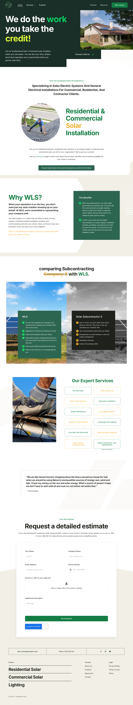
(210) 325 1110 (69, 651)
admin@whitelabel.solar (29, 651)
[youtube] (110, 651)
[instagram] (105, 651)
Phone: (61, 651)
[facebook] (101, 651)
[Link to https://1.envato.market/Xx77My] (93, 54)
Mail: (19, 651)
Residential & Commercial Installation (85, 122)
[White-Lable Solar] (8, 2)
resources (40, 156)
